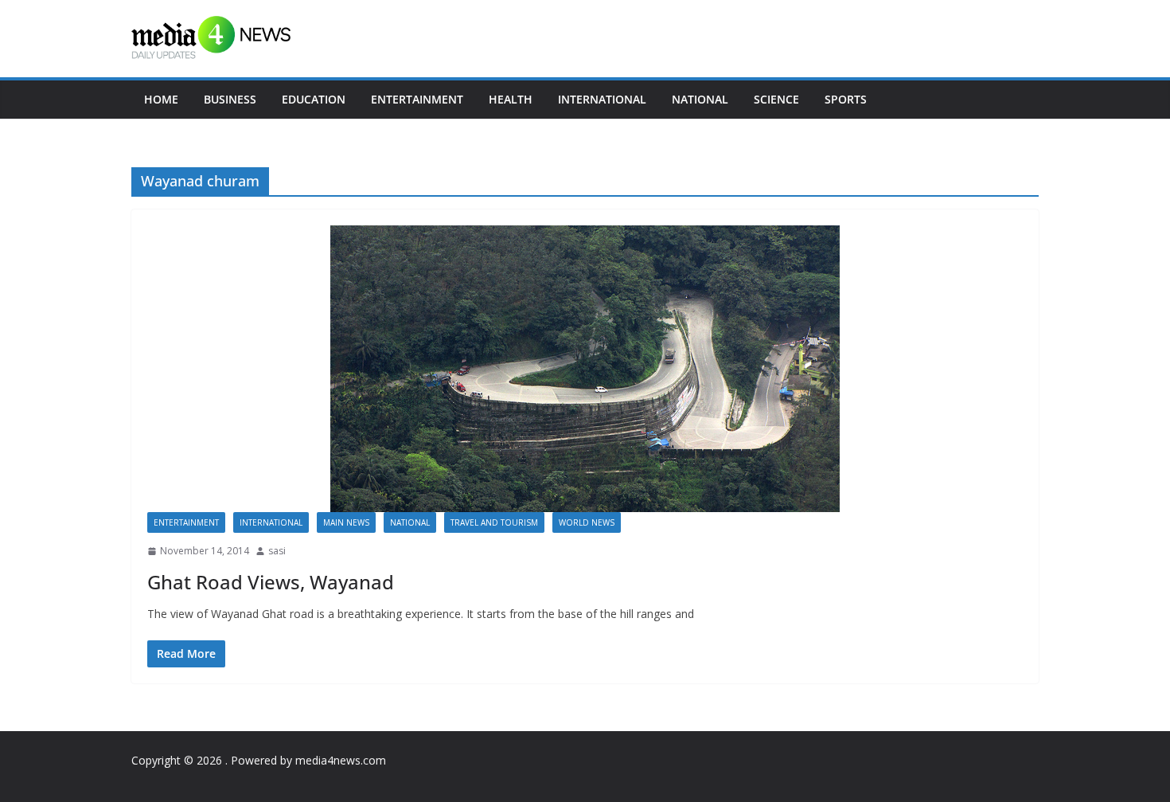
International (602, 99)
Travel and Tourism (494, 522)
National (700, 99)
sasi (277, 550)
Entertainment (417, 99)
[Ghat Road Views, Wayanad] (585, 368)
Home (161, 99)
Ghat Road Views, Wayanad (270, 582)
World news (586, 522)
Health (510, 99)
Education (313, 99)
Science (776, 99)
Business (230, 99)
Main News (346, 522)
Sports (846, 99)
